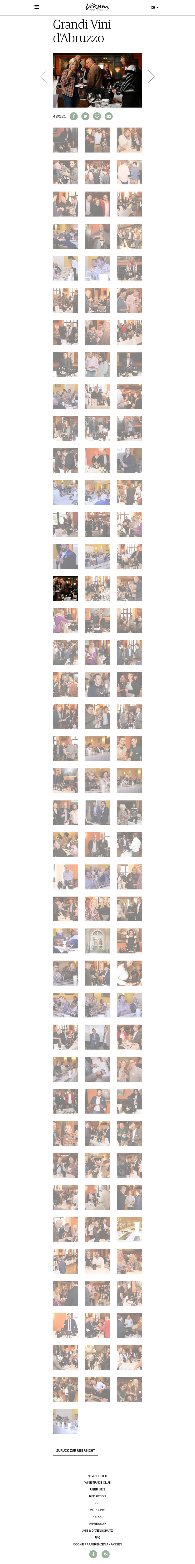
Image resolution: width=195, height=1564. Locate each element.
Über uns (97, 1489)
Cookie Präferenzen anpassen (97, 1544)
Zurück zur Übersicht (75, 1450)
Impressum (97, 1523)
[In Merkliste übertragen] (97, 116)
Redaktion (97, 1496)
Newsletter (97, 1476)
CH (153, 7)
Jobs (97, 1503)
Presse (97, 1517)
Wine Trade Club (97, 1482)
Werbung (97, 1510)
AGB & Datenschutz (97, 1530)
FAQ (97, 1537)
